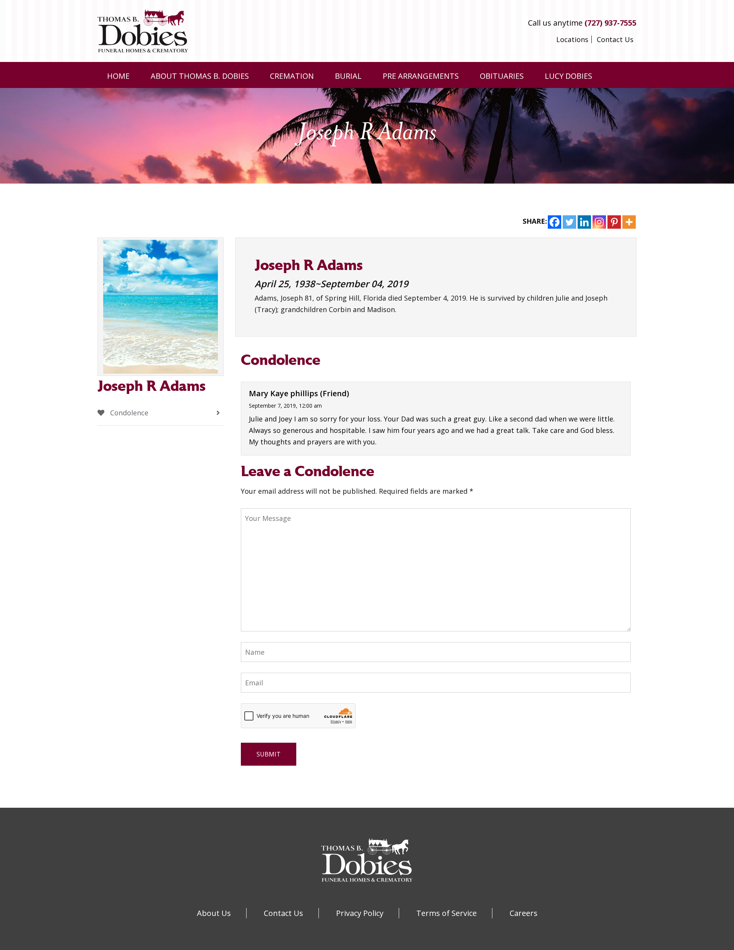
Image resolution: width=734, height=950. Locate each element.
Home (118, 76)
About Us (214, 913)
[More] (629, 222)
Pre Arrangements (421, 76)
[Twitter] (569, 222)
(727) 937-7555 (611, 23)
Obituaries (502, 76)
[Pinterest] (614, 222)
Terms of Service (446, 913)
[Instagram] (599, 222)
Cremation (292, 76)
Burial (348, 76)
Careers (524, 913)
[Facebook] (554, 222)
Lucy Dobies (568, 76)
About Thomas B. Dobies (200, 76)
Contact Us (615, 39)
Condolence (128, 412)
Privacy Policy (359, 913)
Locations (572, 39)
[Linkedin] (584, 222)
